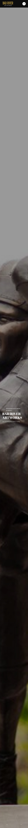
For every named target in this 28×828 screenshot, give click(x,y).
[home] (8, 3)
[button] (24, 3)
